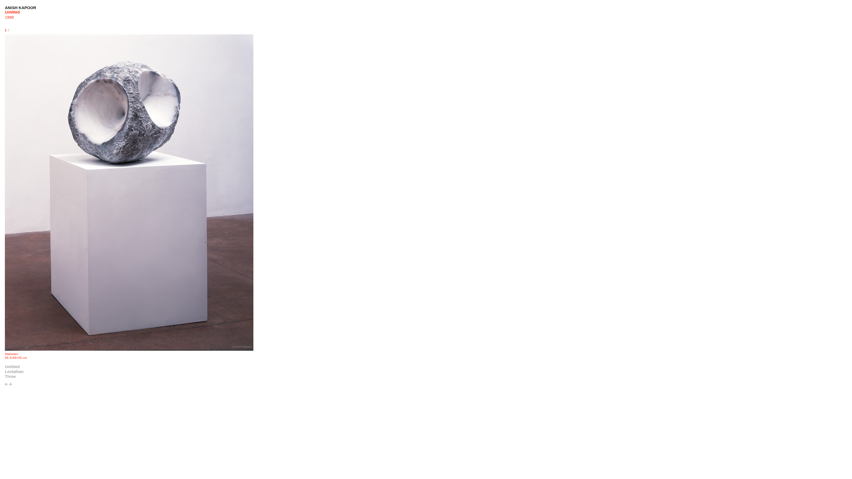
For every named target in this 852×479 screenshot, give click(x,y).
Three (10, 376)
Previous (6, 385)
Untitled (12, 367)
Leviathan (14, 371)
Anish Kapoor (20, 8)
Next (10, 385)
